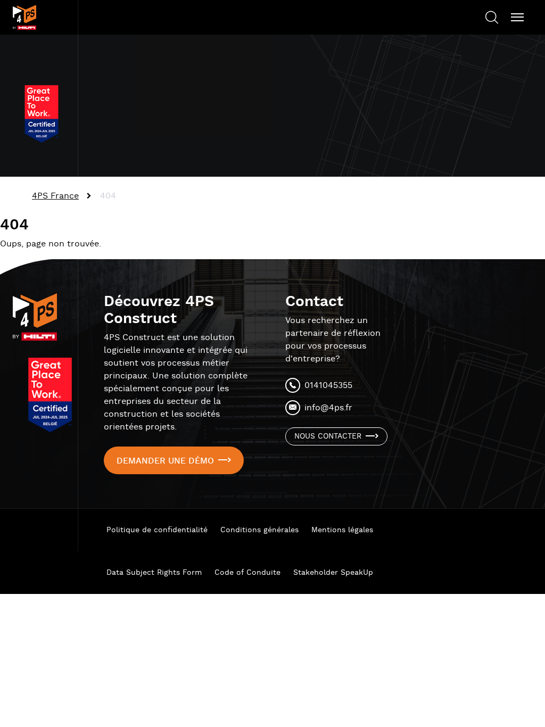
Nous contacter (327, 436)
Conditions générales (259, 530)
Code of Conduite (247, 572)
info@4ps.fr (328, 408)
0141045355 (328, 385)
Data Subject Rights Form (154, 572)
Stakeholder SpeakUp (333, 572)
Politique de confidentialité (157, 530)
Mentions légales (342, 530)
